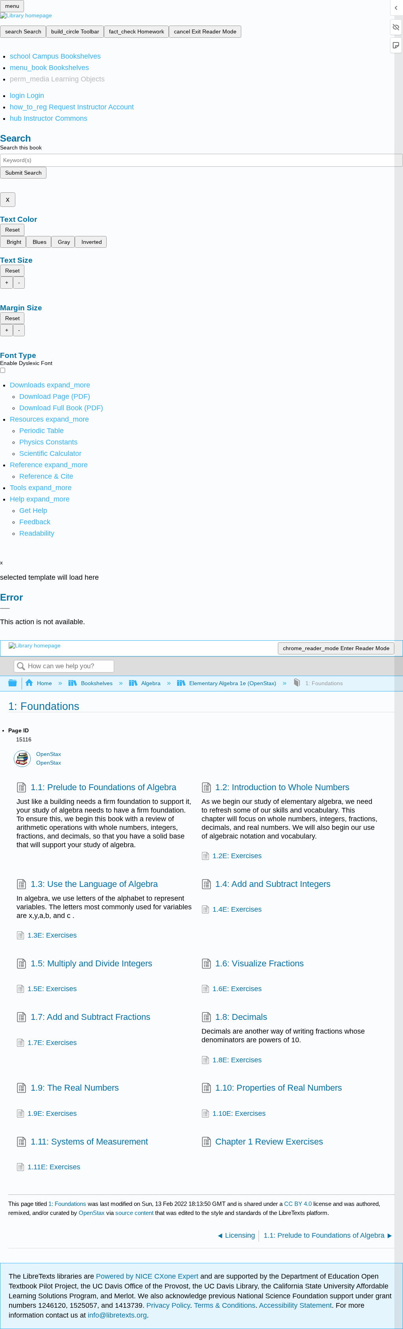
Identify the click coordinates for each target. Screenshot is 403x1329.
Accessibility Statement (295, 1305)
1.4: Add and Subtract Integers (273, 884)
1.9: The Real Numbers (74, 1088)
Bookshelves (96, 683)
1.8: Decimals (241, 1017)
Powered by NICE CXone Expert (148, 1276)
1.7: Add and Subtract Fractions (90, 1017)
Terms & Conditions (224, 1305)
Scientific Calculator (50, 453)
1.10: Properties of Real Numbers (278, 1088)
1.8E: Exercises (237, 1060)
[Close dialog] (5, 608)
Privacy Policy (168, 1305)
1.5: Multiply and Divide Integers (91, 963)
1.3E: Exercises (52, 935)
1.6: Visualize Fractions (259, 963)
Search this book (21, 147)
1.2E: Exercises (237, 856)
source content (134, 1212)
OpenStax (48, 754)
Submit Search (23, 173)
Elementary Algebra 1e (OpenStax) (233, 683)
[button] (34, 522)
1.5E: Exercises (52, 989)
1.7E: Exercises (52, 1043)
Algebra (151, 683)
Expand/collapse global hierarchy (17, 683)
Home (44, 683)
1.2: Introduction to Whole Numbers (282, 787)
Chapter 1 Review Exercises (269, 1142)
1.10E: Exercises (239, 1113)
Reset (12, 230)
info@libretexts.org (116, 1315)
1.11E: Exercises (54, 1167)
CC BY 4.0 (298, 1203)
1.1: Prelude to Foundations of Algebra (103, 787)
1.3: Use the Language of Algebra (94, 884)
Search (21, 667)
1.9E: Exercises (52, 1113)
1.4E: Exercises (237, 909)
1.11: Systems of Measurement (89, 1142)
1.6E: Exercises (237, 989)
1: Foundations (67, 1203)
